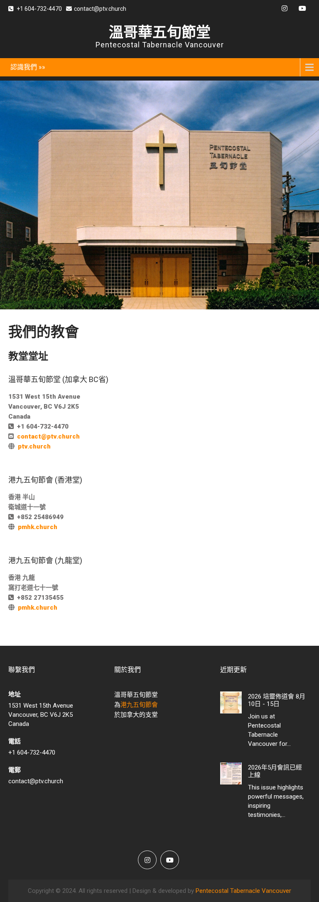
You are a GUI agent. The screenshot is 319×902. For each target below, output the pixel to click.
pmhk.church (37, 527)
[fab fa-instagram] (284, 9)
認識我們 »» (27, 67)
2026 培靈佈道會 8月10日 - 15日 (276, 700)
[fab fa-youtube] (302, 9)
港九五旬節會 (139, 704)
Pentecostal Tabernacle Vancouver (243, 891)
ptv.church (34, 446)
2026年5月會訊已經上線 (275, 771)
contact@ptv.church (100, 8)
